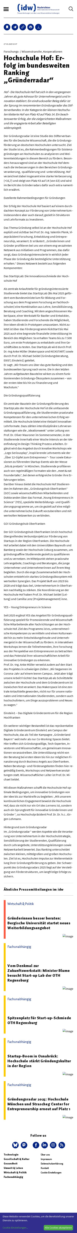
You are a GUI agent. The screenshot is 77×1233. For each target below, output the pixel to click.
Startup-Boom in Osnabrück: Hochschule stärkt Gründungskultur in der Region (39, 1061)
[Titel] (7, 27)
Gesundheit (10, 1163)
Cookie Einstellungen (51, 1172)
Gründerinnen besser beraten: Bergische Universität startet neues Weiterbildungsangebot (38, 923)
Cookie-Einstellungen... (15, 1227)
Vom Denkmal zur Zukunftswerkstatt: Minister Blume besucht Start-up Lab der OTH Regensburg (38, 973)
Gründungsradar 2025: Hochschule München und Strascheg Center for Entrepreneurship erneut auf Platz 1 (38, 1104)
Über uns (45, 1154)
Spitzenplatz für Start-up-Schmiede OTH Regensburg (39, 1020)
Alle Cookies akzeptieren (58, 1227)
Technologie (11, 1154)
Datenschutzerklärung (52, 1163)
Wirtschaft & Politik (15, 1172)
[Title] (22, 27)
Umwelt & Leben (13, 1168)
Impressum (46, 1159)
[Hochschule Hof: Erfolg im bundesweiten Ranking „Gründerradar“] (15, 27)
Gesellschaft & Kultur (16, 1159)
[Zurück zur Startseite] (38, 9)
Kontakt (45, 1168)
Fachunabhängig (13, 1177)
